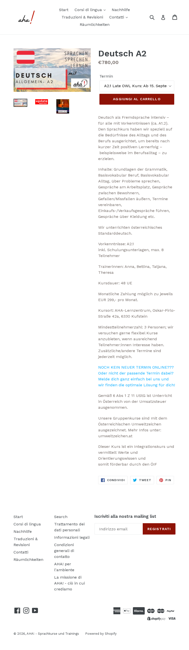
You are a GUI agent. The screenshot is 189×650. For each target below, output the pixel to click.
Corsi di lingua (89, 9)
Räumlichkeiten (95, 24)
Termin (106, 76)
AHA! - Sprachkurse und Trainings (53, 633)
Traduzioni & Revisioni (82, 17)
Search (60, 516)
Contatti (117, 17)
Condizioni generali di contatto (64, 550)
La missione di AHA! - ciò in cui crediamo (69, 583)
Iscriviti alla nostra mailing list (125, 516)
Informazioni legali (72, 537)
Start (63, 9)
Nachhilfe (121, 9)
